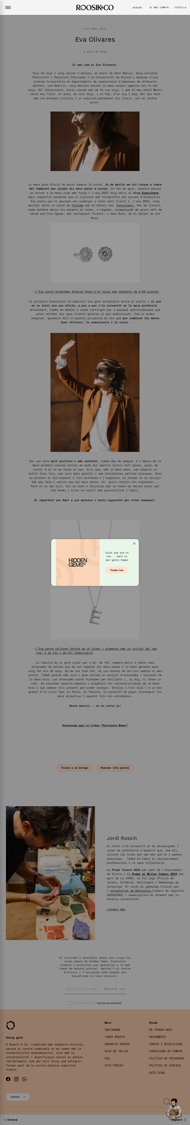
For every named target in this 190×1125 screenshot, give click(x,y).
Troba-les (117, 570)
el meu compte (159, 7)
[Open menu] (8, 7)
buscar (137, 7)
